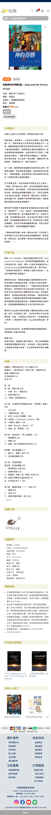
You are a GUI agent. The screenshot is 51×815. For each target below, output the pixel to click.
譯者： (6, 96)
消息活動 (12, 757)
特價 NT (6, 106)
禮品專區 (38, 749)
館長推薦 (38, 746)
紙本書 (7, 79)
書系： (6, 103)
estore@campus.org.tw (28, 791)
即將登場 (38, 757)
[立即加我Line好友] (34, 803)
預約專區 (12, 777)
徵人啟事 (12, 753)
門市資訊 (12, 749)
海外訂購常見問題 (35, 629)
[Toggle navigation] (48, 10)
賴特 (11, 93)
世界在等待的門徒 (34, 716)
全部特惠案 (13, 773)
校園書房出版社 (18, 99)
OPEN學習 (38, 781)
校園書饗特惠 (13, 770)
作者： (6, 93)
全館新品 (38, 742)
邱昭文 (12, 96)
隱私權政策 (13, 760)
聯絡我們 (12, 746)
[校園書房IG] (16, 803)
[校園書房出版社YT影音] (28, 803)
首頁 (5, 18)
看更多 (9, 499)
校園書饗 (38, 753)
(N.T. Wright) (19, 93)
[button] (31, 10)
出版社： (7, 99)
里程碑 (12, 103)
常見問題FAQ (13, 742)
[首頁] (8, 10)
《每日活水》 (39, 773)
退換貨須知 (25, 626)
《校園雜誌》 (39, 777)
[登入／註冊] (42, 11)
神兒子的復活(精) (12, 716)
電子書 (16, 79)
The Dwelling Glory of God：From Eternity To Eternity (15, 676)
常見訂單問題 (14, 601)
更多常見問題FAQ (14, 632)
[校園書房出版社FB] (22, 803)
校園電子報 (38, 770)
